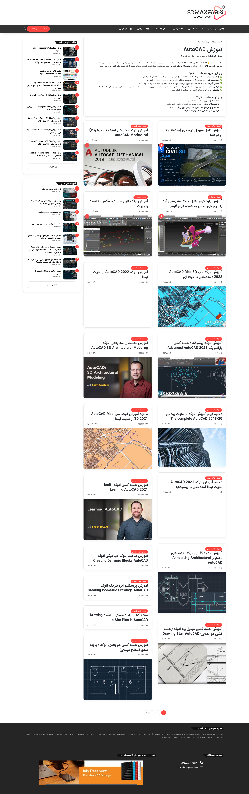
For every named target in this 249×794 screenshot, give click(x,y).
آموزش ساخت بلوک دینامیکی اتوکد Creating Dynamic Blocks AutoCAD (120, 558)
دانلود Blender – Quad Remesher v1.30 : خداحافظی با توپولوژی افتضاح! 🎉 (44, 61)
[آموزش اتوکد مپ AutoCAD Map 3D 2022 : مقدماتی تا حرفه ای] (192, 307)
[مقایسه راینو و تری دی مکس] (70, 216)
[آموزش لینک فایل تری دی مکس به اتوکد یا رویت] (118, 236)
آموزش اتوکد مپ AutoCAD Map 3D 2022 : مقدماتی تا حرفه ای (195, 274)
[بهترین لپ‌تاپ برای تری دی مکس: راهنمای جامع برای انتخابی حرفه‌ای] (70, 239)
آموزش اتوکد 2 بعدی (213, 126)
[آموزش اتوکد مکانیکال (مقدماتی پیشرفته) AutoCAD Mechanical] (118, 165)
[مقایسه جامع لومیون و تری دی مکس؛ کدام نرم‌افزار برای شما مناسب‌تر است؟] (70, 263)
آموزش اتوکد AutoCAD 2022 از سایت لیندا (120, 274)
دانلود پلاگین (142, 28)
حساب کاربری (124, 28)
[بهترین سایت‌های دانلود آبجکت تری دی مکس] (70, 274)
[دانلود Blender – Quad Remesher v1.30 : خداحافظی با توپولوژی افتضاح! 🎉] (70, 63)
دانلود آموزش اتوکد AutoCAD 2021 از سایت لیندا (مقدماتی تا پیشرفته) (194, 484)
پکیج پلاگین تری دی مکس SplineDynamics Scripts (50, 72)
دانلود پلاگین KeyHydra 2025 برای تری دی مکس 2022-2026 (44, 108)
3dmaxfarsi (216, 42)
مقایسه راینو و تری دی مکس (49, 212)
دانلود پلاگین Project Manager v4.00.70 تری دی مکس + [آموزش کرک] (45, 143)
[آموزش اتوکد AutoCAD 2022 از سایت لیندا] (118, 307)
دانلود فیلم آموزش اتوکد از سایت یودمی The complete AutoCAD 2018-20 (194, 416)
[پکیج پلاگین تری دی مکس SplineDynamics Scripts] (70, 75)
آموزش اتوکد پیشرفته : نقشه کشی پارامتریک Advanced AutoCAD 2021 (194, 345)
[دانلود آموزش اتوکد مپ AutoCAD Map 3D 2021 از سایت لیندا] (118, 448)
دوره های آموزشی (215, 28)
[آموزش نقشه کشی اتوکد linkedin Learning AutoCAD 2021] (118, 519)
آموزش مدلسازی (215, 197)
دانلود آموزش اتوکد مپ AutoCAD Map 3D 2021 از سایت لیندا (119, 416)
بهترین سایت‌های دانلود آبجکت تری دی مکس (45, 272)
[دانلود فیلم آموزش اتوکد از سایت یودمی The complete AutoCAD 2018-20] (192, 447)
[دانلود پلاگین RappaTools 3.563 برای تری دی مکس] (70, 99)
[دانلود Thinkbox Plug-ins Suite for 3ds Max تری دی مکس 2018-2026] (70, 156)
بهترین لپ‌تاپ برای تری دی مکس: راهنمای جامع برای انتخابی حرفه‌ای (44, 237)
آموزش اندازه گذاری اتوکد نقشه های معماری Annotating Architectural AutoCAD (196, 558)
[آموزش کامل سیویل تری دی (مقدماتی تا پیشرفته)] (192, 165)
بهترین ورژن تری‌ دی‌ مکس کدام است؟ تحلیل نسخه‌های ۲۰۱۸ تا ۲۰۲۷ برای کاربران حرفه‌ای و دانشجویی (45, 250)
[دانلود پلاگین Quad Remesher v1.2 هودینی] (70, 51)
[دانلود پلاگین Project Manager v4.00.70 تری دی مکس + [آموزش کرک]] (70, 145)
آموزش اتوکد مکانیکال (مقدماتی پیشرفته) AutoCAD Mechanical (118, 133)
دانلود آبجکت (175, 28)
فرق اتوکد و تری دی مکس (51, 189)
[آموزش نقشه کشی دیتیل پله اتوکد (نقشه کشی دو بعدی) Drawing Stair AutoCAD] (192, 663)
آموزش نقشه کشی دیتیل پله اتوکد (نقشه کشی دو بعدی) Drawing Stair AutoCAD (192, 631)
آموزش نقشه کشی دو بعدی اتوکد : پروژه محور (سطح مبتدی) (119, 647)
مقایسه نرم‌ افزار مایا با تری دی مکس (46, 223)
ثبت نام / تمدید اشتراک (38, 29)
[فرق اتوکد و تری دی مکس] (70, 193)
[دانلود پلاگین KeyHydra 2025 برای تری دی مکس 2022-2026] (70, 110)
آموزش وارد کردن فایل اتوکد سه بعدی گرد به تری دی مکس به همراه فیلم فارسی (192, 203)
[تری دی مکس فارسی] (206, 12)
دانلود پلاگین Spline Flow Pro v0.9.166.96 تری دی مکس (44, 131)
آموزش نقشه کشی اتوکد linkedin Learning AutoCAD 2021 (124, 487)
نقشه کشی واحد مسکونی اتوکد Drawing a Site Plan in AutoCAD (119, 617)
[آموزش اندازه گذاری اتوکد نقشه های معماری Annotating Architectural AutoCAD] (192, 592)
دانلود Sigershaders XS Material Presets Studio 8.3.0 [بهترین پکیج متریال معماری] (44, 85)
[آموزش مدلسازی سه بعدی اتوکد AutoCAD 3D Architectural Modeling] (118, 377)
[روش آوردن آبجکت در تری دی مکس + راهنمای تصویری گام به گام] (70, 204)
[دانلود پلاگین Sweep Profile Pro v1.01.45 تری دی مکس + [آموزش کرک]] (70, 122)
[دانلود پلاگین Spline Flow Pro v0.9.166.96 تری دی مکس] (70, 133)
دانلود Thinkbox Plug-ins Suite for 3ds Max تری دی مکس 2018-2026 (44, 154)
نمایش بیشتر (52, 284)
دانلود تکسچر (158, 28)
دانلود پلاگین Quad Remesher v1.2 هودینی (47, 49)
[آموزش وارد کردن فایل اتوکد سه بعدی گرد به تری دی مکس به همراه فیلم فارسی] (192, 236)
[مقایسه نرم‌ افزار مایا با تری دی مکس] (70, 227)
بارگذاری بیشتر (52, 166)
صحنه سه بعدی (194, 28)
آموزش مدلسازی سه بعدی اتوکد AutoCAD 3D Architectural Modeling (119, 345)
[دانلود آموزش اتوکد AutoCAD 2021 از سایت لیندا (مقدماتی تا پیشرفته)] (192, 517)
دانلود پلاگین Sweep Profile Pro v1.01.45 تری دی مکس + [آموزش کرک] (44, 119)
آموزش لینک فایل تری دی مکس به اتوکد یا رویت (119, 203)
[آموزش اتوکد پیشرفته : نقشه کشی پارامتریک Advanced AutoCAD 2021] (192, 377)
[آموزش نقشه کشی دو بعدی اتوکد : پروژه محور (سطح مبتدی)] (118, 679)
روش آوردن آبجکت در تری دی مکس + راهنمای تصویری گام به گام (46, 202)
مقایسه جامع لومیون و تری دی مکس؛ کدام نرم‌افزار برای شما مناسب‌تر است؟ (44, 261)
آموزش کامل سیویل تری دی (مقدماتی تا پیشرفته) (193, 133)
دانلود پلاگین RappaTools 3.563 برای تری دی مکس (44, 96)
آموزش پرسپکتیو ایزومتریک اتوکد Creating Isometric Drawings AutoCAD (118, 588)
